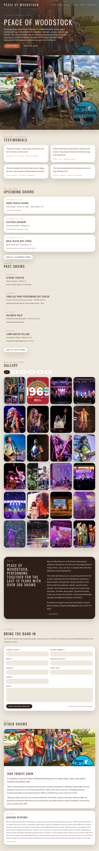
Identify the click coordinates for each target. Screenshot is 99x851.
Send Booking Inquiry (19, 706)
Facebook (53, 614)
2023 (23, 372)
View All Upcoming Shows (18, 257)
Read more (11, 841)
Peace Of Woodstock (21, 5)
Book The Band (31, 46)
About (83, 5)
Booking (91, 5)
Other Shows (57, 5)
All (6, 372)
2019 (15, 372)
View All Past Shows (16, 350)
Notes (8, 686)
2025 (40, 372)
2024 (31, 372)
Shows (67, 5)
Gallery (75, 5)
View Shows (11, 46)
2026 (48, 372)
